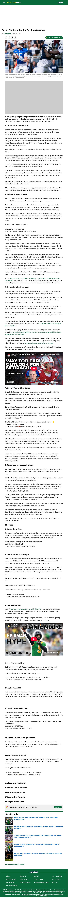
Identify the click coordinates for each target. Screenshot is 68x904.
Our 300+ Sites (57, 876)
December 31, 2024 (33, 597)
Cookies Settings (11, 885)
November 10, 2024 (34, 775)
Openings (23, 876)
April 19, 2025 (40, 679)
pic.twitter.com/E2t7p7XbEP (14, 544)
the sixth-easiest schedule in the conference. (38, 343)
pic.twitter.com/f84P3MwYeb (47, 489)
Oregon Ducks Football (17, 864)
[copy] (15, 37)
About (8, 876)
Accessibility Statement (41, 882)
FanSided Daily (11, 879)
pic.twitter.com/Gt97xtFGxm (14, 594)
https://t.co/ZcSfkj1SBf (29, 489)
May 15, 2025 (27, 728)
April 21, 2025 (31, 231)
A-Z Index (55, 882)
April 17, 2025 (36, 426)
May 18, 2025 (30, 546)
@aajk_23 (18, 772)
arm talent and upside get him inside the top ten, (26, 609)
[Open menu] (4, 2)
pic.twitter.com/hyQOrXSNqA (14, 424)
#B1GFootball (9, 772)
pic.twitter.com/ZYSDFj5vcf (14, 726)
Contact (36, 876)
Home (7, 864)
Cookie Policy (10, 882)
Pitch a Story (24, 879)
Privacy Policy (38, 879)
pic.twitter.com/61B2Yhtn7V (41, 677)
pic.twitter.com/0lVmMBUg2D (31, 772)
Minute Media (10, 889)
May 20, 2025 (25, 491)
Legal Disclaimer (25, 882)
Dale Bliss (7, 33)
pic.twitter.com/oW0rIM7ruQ (14, 229)
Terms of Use (56, 879)
